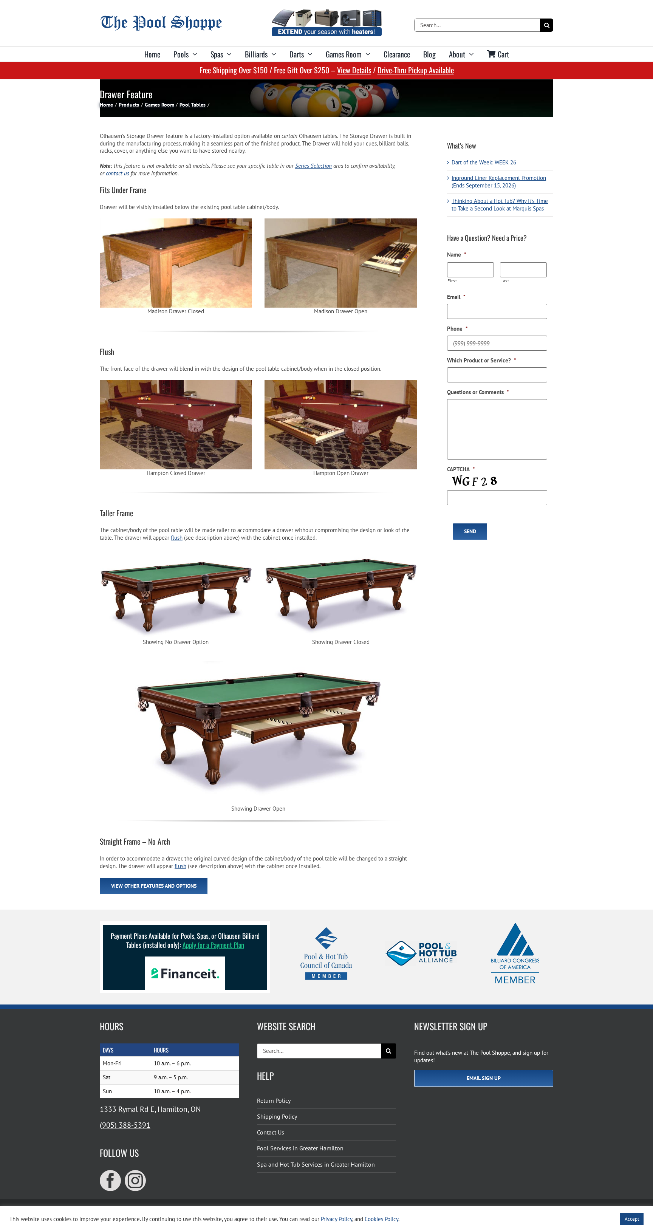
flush (177, 537)
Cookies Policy (381, 1219)
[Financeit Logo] (185, 959)
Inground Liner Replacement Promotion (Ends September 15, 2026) (499, 181)
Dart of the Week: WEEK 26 (484, 162)
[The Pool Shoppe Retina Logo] (161, 18)
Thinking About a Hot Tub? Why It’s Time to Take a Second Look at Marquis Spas (500, 204)
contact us (117, 173)
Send (470, 531)
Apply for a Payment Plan (213, 945)
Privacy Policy (336, 1219)
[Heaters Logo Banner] (326, 12)
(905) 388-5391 (125, 1125)
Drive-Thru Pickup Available (416, 70)
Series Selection (313, 165)
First (452, 280)
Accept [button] (632, 1219)
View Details (354, 70)
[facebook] (110, 1180)
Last (504, 280)
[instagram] (135, 1180)
